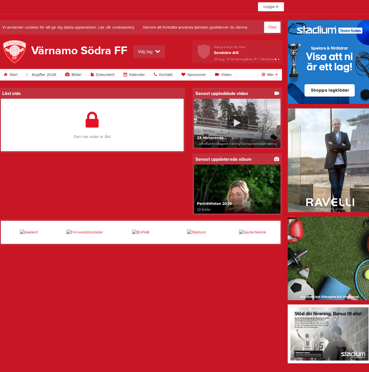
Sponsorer (196, 74)
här (138, 27)
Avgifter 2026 (43, 74)
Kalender (136, 74)
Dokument (104, 74)
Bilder (76, 74)
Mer (270, 74)
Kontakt (165, 74)
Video (225, 74)
